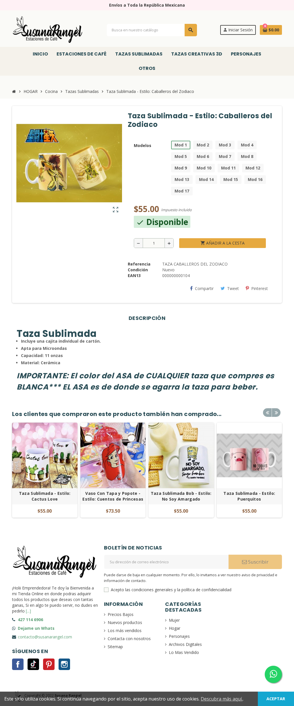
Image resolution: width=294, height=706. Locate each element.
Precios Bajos (121, 614)
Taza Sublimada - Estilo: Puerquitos (249, 496)
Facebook (18, 664)
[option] (45, 470)
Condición (138, 269)
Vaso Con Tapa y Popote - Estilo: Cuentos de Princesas (112, 496)
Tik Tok (33, 664)
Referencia (139, 264)
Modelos (142, 145)
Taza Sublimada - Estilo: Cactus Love (45, 496)
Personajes (179, 636)
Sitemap (115, 646)
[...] (28, 611)
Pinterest (259, 288)
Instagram (64, 664)
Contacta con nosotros (129, 638)
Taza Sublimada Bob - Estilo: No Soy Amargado (181, 496)
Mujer (174, 620)
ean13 (134, 275)
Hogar (174, 628)
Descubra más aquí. (222, 699)
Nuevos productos (125, 622)
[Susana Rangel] (48, 29)
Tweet (233, 288)
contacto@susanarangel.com (45, 637)
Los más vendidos (125, 630)
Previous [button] (267, 412)
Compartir (204, 288)
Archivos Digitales (185, 644)
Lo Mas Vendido (184, 652)
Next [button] (276, 412)
